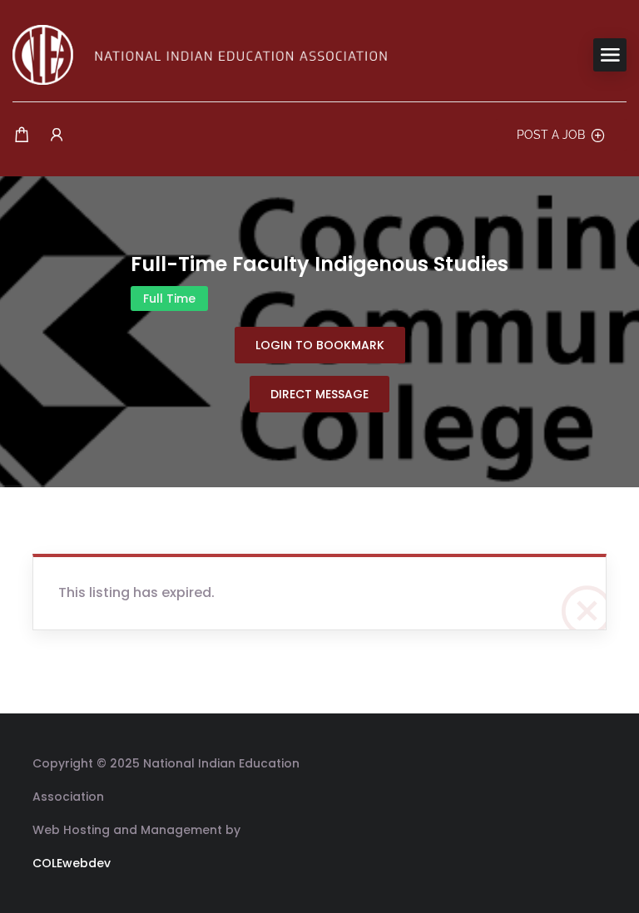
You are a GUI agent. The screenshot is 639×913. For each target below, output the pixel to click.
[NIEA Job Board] (199, 53)
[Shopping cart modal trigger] (21, 135)
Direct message (319, 394)
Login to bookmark (319, 345)
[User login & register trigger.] (56, 135)
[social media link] (592, 761)
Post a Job (551, 134)
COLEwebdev (71, 863)
